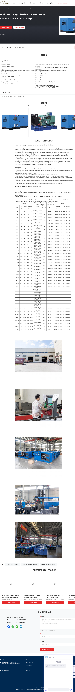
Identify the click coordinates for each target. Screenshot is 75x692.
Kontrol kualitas (29, 668)
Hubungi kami (29, 670)
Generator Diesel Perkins (15, 8)
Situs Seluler (42, 687)
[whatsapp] (12, 626)
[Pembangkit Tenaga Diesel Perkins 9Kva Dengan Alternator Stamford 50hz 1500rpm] (11, 584)
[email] (8, 626)
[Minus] (71, 657)
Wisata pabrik (29, 665)
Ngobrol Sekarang (19, 27)
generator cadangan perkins (48, 564)
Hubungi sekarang (46, 649)
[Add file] (46, 689)
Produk (6, 8)
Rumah (1, 8)
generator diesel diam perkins (30, 564)
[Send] (71, 689)
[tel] (25, 626)
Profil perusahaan (29, 662)
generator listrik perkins (12, 564)
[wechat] (17, 626)
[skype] (21, 626)
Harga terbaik (5, 27)
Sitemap (35, 687)
